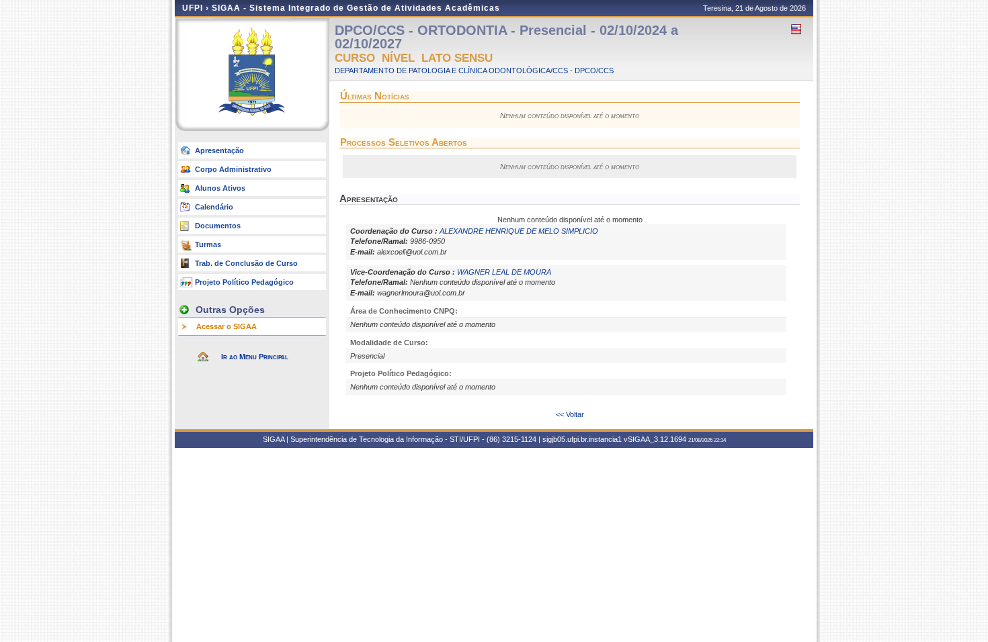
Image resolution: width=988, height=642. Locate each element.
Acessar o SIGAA (226, 326)
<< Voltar (570, 414)
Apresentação (219, 150)
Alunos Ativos (220, 188)
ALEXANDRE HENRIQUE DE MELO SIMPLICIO (519, 231)
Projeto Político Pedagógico (244, 282)
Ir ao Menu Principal (254, 357)
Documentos (218, 226)
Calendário (214, 207)
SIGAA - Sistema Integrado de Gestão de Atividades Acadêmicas (356, 8)
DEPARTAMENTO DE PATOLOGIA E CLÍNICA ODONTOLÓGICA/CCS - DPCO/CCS (474, 70)
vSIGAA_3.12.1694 (655, 439)
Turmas (208, 244)
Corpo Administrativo (233, 169)
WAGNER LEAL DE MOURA (504, 272)
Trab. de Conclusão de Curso (246, 263)
